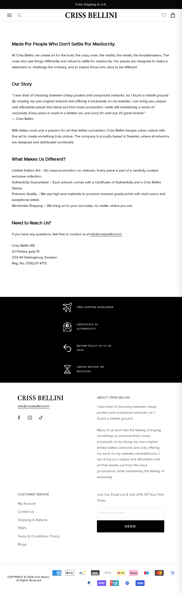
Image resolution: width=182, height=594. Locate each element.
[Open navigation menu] (9, 15)
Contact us (26, 511)
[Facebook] (19, 417)
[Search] (19, 15)
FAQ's (22, 528)
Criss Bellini (41, 577)
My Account (27, 503)
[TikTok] (41, 417)
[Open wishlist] (163, 15)
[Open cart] (173, 15)
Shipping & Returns (32, 520)
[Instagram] (30, 417)
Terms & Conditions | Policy (38, 536)
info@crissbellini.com (106, 234)
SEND (130, 526)
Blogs (22, 544)
